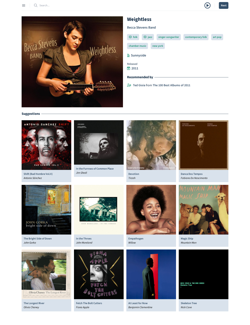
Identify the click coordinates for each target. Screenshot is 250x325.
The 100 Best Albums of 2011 (171, 85)
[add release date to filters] (128, 68)
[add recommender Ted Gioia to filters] (129, 85)
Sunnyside (138, 55)
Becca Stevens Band (141, 27)
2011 (134, 68)
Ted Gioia (139, 85)
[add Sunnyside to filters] (128, 55)
